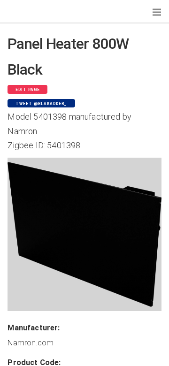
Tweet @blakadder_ (41, 103)
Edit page (27, 89)
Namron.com (31, 342)
